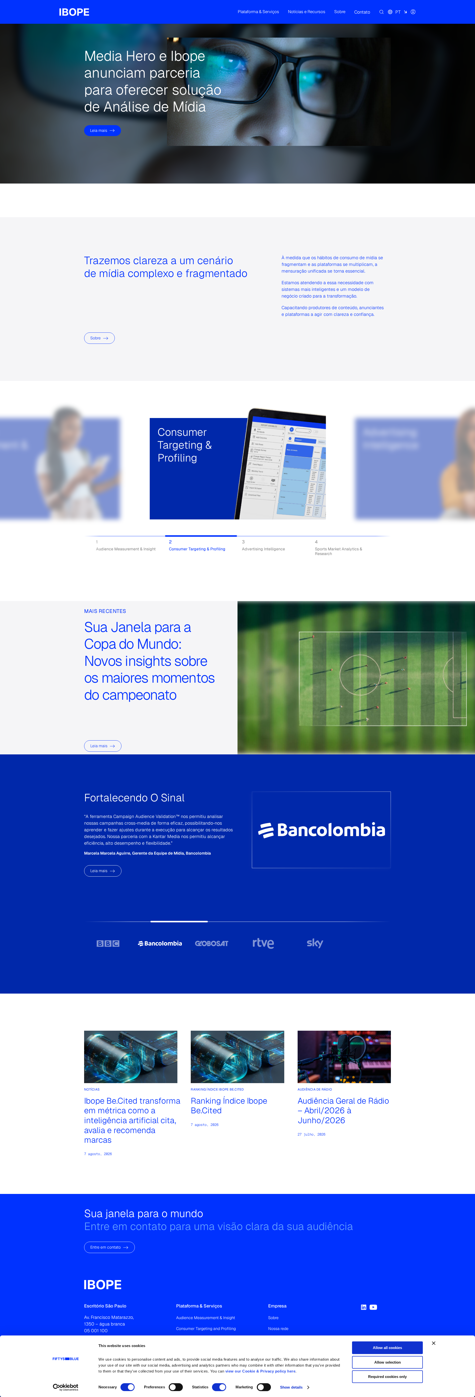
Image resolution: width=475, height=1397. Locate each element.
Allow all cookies (387, 1348)
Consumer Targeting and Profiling (206, 1328)
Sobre (95, 338)
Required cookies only (387, 1376)
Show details (291, 1387)
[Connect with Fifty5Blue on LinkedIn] (363, 1307)
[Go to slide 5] (315, 943)
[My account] (413, 11)
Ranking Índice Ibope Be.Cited (229, 1106)
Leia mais (98, 130)
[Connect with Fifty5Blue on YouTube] (373, 1307)
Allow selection (387, 1362)
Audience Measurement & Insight (205, 1317)
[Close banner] (433, 1343)
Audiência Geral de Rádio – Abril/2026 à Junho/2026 (343, 1110)
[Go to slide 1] (108, 943)
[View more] (163, 485)
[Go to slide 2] (160, 943)
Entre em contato (105, 1247)
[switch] (176, 1387)
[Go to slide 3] (212, 943)
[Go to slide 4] (263, 943)
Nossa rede (278, 1328)
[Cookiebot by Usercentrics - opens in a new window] (65, 1387)
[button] (258, 12)
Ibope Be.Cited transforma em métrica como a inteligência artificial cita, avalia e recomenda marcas (132, 1120)
